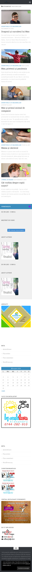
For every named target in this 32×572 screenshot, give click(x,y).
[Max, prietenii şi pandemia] (16, 56)
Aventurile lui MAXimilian (11, 26)
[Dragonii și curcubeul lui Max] (16, 17)
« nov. (3, 391)
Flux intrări (6, 353)
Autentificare (7, 349)
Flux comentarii (8, 358)
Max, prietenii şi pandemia (14, 68)
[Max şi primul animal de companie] (16, 93)
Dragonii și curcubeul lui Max (15, 31)
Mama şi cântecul (9, 148)
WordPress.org (7, 362)
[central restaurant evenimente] (16, 523)
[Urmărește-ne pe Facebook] (19, 206)
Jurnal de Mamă (7, 179)
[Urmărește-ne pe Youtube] (24, 206)
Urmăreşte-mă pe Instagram (17, 230)
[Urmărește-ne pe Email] (30, 206)
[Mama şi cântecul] (16, 135)
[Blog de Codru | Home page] (9, 2)
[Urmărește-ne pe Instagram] (21, 206)
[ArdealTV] (16, 327)
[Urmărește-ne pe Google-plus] (27, 206)
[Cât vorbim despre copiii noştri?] (16, 170)
